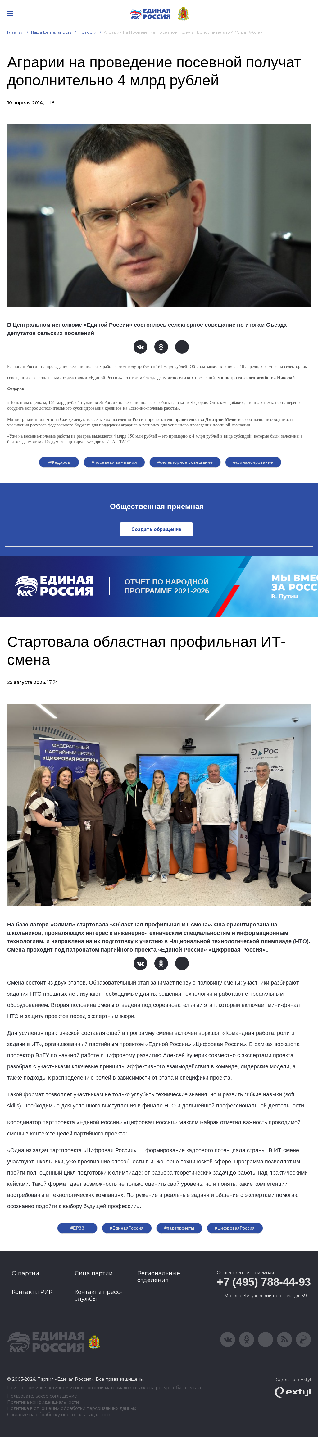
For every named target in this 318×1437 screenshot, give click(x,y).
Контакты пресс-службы (98, 1295)
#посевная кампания (114, 462)
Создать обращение (156, 529)
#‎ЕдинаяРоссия (126, 1228)
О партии (25, 1273)
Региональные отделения (158, 1277)
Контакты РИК (32, 1292)
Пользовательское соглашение (42, 1396)
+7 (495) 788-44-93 (264, 1282)
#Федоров (59, 462)
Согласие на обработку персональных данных (59, 1414)
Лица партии (94, 1273)
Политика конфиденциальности (43, 1402)
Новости (88, 32)
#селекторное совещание (185, 462)
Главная (15, 32)
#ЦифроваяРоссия (235, 1228)
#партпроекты (179, 1228)
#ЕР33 (77, 1228)
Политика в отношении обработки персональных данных (71, 1408)
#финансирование (253, 462)
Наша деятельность (51, 32)
